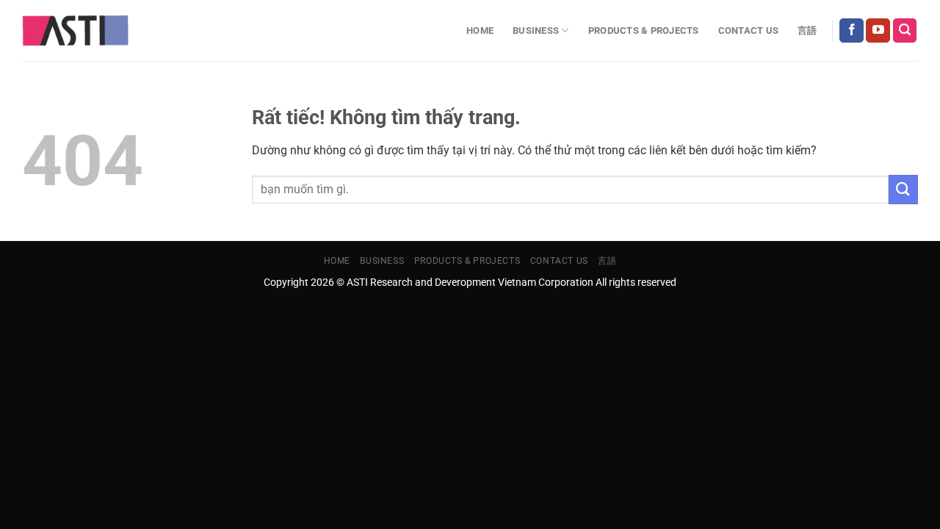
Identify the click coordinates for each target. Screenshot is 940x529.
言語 (807, 30)
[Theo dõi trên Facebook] (851, 30)
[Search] (904, 30)
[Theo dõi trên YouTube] (878, 30)
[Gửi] (903, 189)
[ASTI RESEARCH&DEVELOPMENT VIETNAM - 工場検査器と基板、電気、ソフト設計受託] (75, 31)
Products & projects (643, 30)
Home (480, 30)
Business (536, 30)
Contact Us (748, 30)
